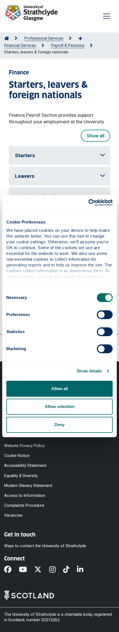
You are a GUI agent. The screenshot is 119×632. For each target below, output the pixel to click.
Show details (89, 371)
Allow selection (59, 406)
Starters (25, 155)
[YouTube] (26, 570)
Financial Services (20, 45)
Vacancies (13, 515)
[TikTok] (70, 570)
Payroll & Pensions (67, 45)
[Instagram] (56, 570)
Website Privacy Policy (24, 445)
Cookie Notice (17, 455)
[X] (41, 570)
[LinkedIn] (84, 570)
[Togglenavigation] (106, 16)
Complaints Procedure (24, 505)
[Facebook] (11, 570)
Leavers (24, 176)
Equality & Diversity (21, 475)
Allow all (59, 388)
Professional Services (43, 38)
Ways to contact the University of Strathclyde (45, 546)
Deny (59, 424)
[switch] (105, 314)
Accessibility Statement (25, 465)
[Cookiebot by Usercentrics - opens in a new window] (88, 202)
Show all (95, 135)
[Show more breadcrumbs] (83, 38)
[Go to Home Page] (6, 38)
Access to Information (24, 495)
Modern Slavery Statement (28, 485)
